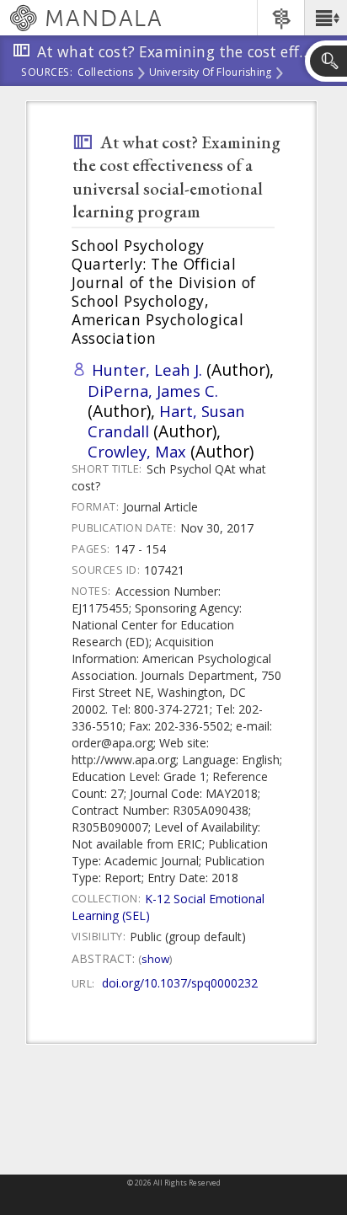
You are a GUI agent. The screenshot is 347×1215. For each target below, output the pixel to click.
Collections (105, 73)
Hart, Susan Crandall (166, 421)
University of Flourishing (210, 73)
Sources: (47, 73)
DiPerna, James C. (153, 390)
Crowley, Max (137, 451)
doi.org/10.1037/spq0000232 (180, 983)
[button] (325, 17)
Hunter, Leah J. (147, 369)
